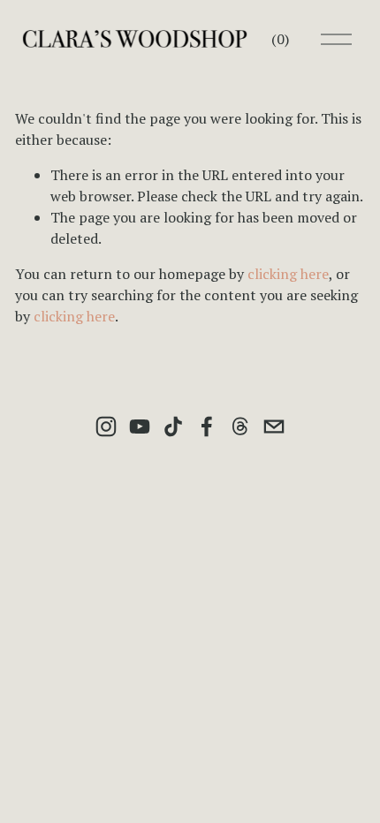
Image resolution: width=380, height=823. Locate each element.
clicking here (288, 273)
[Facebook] (206, 426)
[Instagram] (106, 426)
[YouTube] (139, 426)
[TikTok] (173, 426)
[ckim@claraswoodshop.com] (274, 426)
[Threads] (240, 426)
